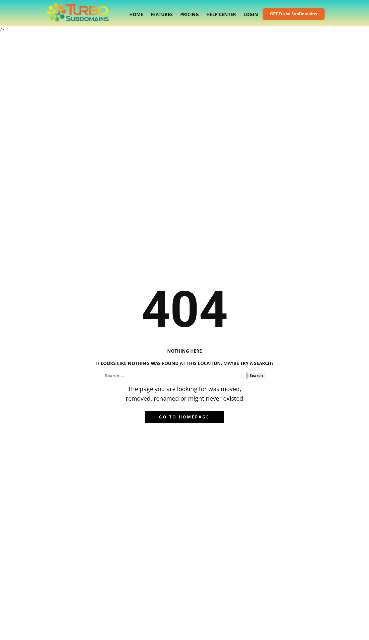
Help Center (221, 14)
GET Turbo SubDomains (293, 14)
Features (162, 14)
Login (250, 14)
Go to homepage (184, 417)
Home (136, 14)
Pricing (189, 14)
